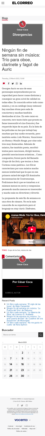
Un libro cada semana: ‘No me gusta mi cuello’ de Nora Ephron (24, 323)
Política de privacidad (13, 428)
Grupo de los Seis (14, 250)
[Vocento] (22, 420)
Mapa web (32, 428)
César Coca (22, 30)
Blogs (5, 18)
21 (11, 370)
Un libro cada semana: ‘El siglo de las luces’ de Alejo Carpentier (24, 305)
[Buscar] (40, 334)
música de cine (26, 250)
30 (22, 376)
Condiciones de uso (29, 426)
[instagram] (26, 405)
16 (22, 364)
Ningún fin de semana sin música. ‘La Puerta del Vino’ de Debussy (23, 309)
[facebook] (18, 405)
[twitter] (22, 405)
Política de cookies (21, 431)
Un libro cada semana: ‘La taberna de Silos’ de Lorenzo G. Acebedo (23, 313)
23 (22, 370)
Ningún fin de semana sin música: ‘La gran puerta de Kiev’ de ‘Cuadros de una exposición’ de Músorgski (25, 318)
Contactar (10, 426)
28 (10, 376)
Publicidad (24, 428)
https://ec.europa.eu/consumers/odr (24, 414)
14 (11, 364)
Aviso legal (19, 426)
